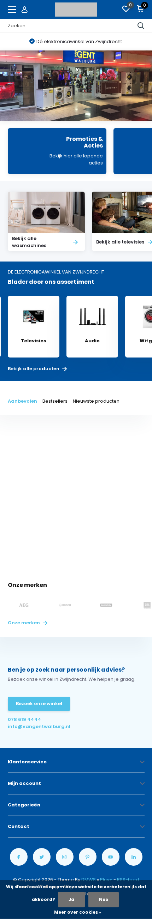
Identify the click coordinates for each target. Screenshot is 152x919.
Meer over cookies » (77, 912)
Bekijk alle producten (34, 369)
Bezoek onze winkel (39, 703)
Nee (103, 899)
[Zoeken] (141, 25)
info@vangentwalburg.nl (39, 726)
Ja (71, 899)
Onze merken (24, 622)
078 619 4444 (24, 719)
